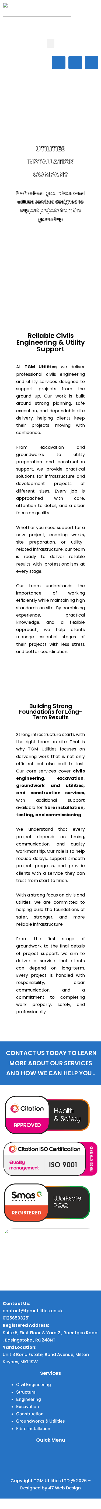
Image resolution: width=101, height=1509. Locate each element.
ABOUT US (50, 237)
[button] (50, 43)
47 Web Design (64, 1488)
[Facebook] (58, 62)
